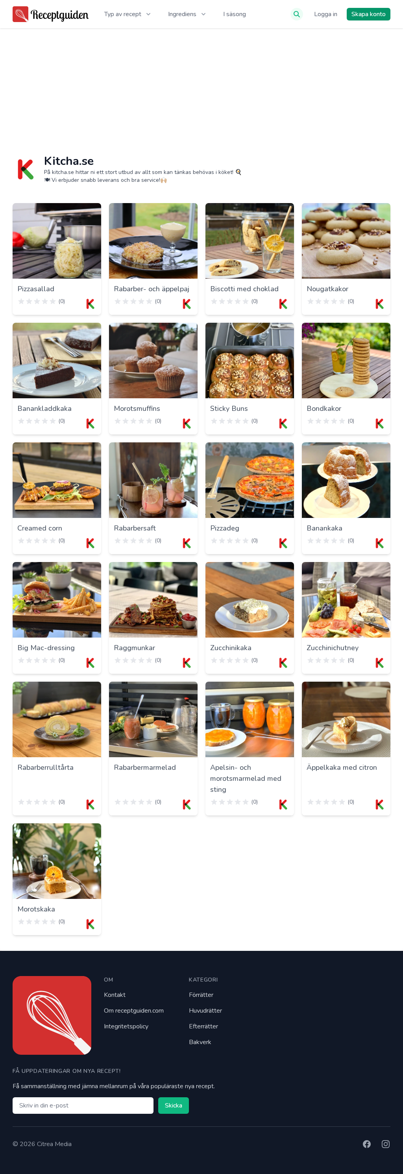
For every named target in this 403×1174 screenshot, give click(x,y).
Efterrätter (203, 1026)
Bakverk (200, 1042)
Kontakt (115, 995)
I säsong (234, 14)
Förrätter (201, 995)
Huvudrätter (205, 1010)
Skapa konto (368, 14)
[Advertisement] (201, 91)
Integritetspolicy (126, 1026)
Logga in (325, 14)
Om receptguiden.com (134, 1010)
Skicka (173, 1105)
